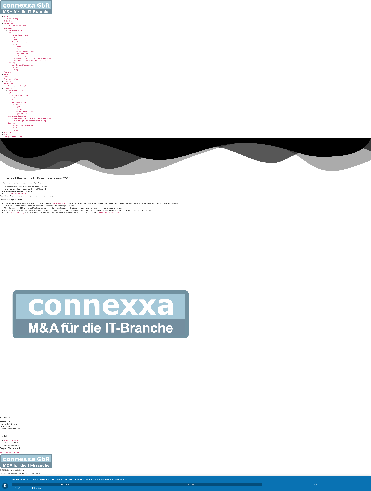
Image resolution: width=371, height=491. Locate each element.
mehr (316, 484)
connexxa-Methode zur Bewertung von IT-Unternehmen (32, 58)
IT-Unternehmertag (11, 19)
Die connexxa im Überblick (17, 26)
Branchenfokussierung (20, 35)
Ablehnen (65, 484)
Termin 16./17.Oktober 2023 (109, 213)
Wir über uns (8, 23)
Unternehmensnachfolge (20, 42)
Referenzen (8, 72)
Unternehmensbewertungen (16, 194)
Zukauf (14, 37)
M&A (9, 33)
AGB (1, 432)
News (6, 74)
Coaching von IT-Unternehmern (23, 65)
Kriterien (18, 49)
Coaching (11, 63)
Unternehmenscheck (59, 203)
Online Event (8, 21)
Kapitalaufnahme (21, 53)
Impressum (26, 432)
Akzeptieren (190, 484)
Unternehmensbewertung (17, 56)
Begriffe (18, 46)
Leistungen (8, 28)
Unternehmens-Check (16, 30)
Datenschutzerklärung (13, 432)
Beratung (15, 70)
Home (6, 16)
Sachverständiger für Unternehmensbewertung (29, 60)
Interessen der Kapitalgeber (25, 51)
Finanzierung (16, 44)
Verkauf (14, 40)
